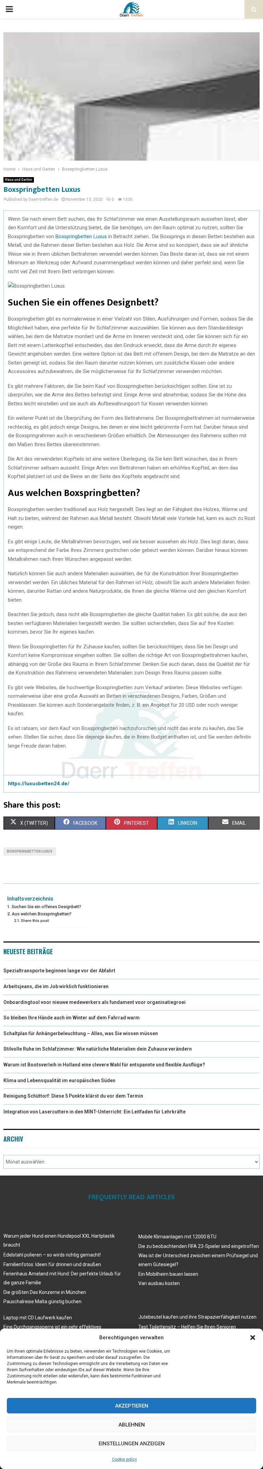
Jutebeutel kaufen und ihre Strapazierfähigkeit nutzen (197, 1317)
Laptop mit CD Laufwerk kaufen (37, 1317)
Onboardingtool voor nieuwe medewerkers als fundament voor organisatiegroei (94, 1002)
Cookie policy (124, 1459)
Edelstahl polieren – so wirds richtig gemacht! (52, 1255)
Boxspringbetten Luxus (81, 236)
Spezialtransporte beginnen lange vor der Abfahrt (59, 970)
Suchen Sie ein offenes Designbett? (46, 906)
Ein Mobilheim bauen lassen (168, 1274)
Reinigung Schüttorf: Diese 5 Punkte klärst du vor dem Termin (73, 1096)
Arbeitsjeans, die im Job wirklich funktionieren (56, 986)
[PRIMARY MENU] (9, 9)
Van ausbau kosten (159, 1283)
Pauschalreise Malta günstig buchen (42, 1301)
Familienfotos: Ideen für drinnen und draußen (52, 1264)
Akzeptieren (131, 1406)
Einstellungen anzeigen (132, 1444)
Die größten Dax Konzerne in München (44, 1292)
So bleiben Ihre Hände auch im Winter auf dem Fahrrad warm (71, 1017)
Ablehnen (131, 1425)
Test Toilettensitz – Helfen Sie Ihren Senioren (187, 1327)
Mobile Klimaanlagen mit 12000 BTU (177, 1236)
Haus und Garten (18, 180)
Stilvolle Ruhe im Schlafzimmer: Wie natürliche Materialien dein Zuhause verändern (97, 1049)
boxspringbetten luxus (29, 851)
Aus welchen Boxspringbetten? (42, 913)
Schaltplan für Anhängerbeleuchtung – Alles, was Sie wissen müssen (80, 1033)
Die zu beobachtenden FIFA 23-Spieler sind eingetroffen (198, 1246)
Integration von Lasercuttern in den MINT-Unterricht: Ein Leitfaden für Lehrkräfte (94, 1111)
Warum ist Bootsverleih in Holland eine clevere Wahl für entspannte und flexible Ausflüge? (104, 1064)
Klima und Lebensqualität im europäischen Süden (59, 1080)
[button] (252, 1337)
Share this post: (35, 920)
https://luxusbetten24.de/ (39, 783)
